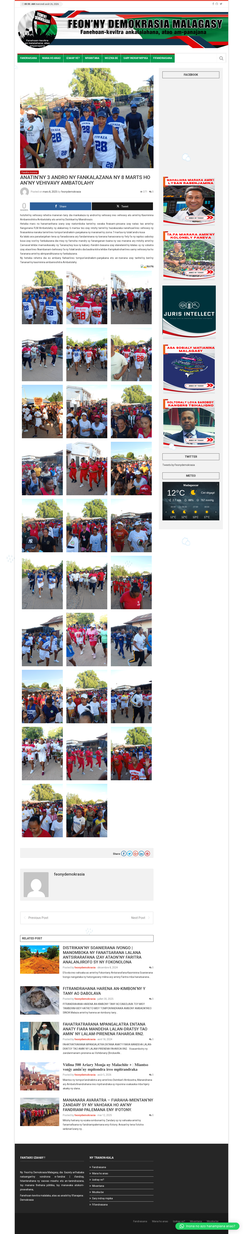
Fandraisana (28, 58)
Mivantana (92, 58)
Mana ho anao (51, 58)
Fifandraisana (162, 58)
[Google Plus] (135, 853)
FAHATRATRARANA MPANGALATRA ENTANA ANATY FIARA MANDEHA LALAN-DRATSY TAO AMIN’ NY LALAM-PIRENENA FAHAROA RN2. (105, 1029)
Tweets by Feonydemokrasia (178, 465)
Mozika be (111, 58)
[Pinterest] (147, 853)
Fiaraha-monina (29, 172)
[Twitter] (221, 4)
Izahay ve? (73, 58)
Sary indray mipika (135, 58)
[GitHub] (217, 4)
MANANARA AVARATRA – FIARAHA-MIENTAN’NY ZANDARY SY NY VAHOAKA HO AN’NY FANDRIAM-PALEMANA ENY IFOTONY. (108, 1105)
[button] (207, 1226)
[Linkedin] (141, 853)
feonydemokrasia (71, 191)
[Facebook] (213, 4)
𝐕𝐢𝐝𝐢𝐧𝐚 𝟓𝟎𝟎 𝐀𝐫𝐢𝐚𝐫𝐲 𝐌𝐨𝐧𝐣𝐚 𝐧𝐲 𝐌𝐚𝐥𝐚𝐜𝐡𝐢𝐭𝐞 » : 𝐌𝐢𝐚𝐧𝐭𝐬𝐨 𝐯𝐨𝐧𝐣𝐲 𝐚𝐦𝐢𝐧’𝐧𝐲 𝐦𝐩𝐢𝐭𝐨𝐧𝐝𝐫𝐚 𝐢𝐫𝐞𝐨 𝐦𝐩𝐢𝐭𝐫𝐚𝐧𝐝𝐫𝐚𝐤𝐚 (105, 1067)
